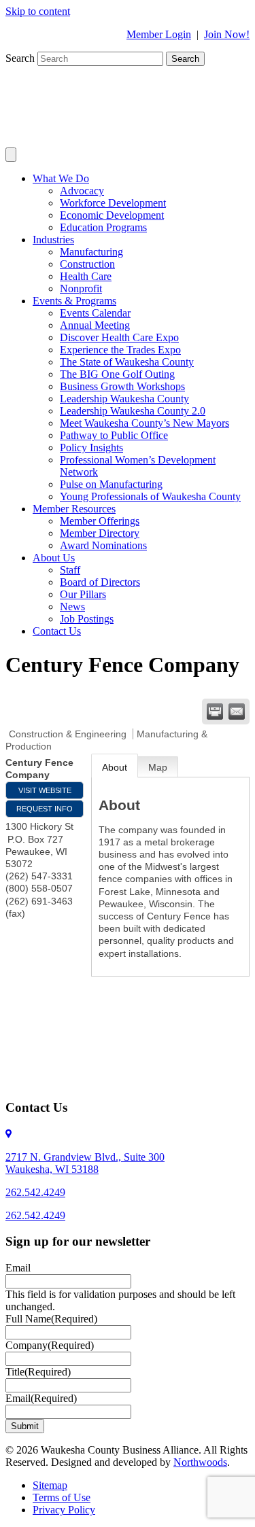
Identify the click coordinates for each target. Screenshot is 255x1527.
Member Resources (74, 508)
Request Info (44, 809)
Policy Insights (91, 447)
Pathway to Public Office (114, 435)
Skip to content (37, 11)
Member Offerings (99, 521)
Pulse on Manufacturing (111, 484)
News (72, 606)
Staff (70, 570)
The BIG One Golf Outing (117, 374)
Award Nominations (103, 545)
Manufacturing (91, 252)
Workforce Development (113, 203)
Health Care (86, 276)
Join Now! (227, 34)
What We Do (61, 178)
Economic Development (112, 215)
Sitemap (50, 1485)
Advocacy (82, 190)
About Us (54, 557)
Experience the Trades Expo (120, 349)
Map (157, 767)
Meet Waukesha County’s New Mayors (144, 423)
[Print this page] (215, 711)
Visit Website (44, 790)
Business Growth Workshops (122, 386)
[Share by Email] (236, 711)
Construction (87, 264)
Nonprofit (81, 288)
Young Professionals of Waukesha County (150, 496)
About (114, 767)
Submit (25, 1426)
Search (21, 58)
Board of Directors (100, 582)
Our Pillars (83, 594)
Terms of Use (61, 1497)
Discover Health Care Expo (119, 337)
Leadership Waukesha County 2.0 (132, 411)
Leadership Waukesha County (124, 398)
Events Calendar (95, 313)
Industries (53, 239)
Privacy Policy (64, 1509)
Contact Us (57, 631)
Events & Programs (74, 300)
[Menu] (10, 154)
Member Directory (99, 533)
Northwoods (200, 1462)
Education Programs (103, 227)
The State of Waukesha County (127, 362)
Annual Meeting (95, 325)
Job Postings (87, 619)
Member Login (158, 34)
